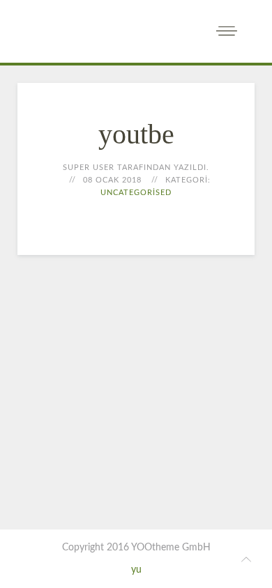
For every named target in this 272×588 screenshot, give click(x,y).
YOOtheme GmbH (171, 547)
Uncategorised (136, 192)
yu (136, 570)
